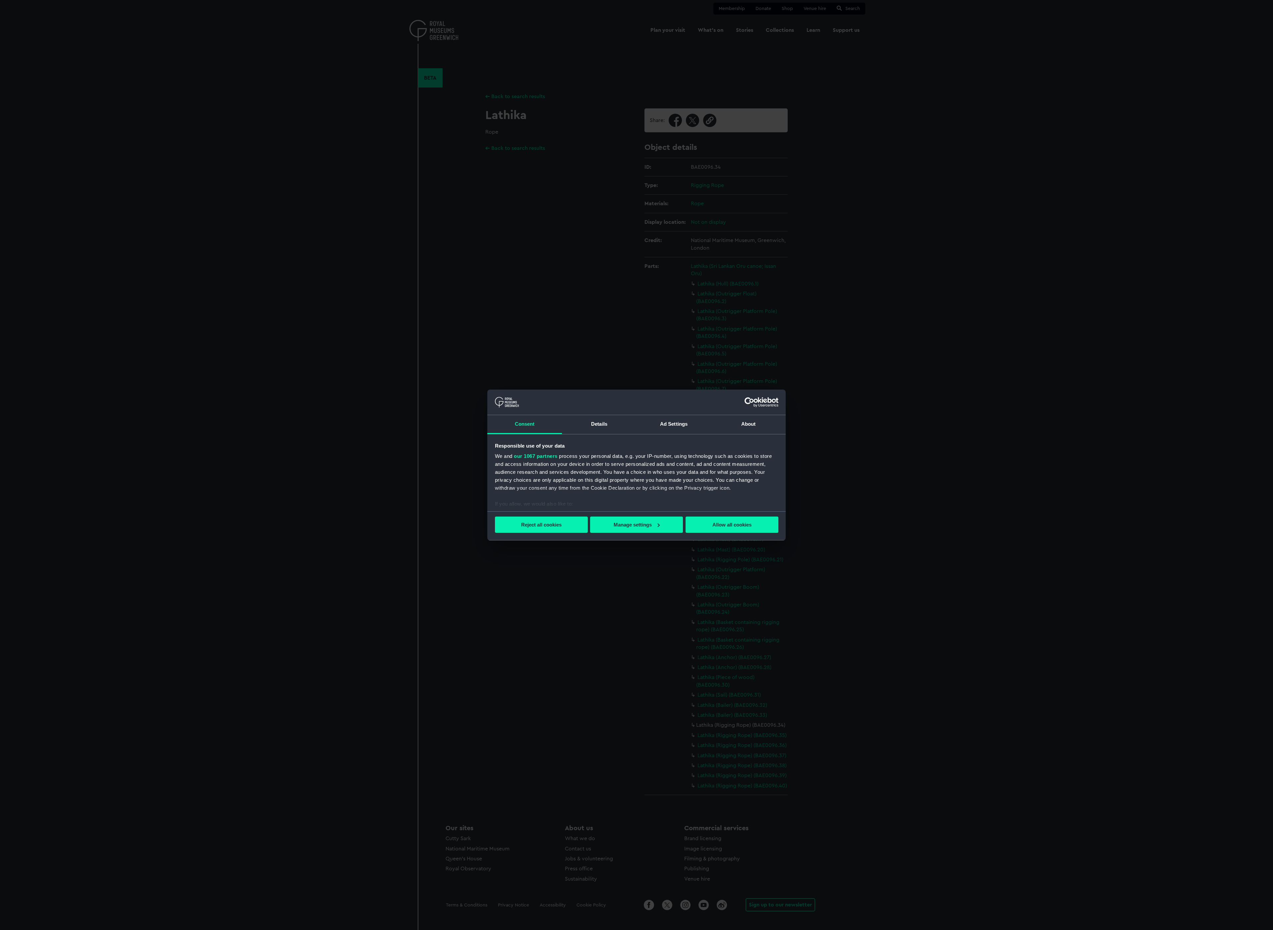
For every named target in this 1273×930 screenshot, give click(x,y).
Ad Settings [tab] (674, 424)
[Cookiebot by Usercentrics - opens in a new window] (749, 402)
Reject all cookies (541, 524)
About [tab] (748, 424)
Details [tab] (599, 424)
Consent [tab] (525, 424)
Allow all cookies (732, 524)
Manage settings (633, 524)
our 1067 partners (536, 456)
